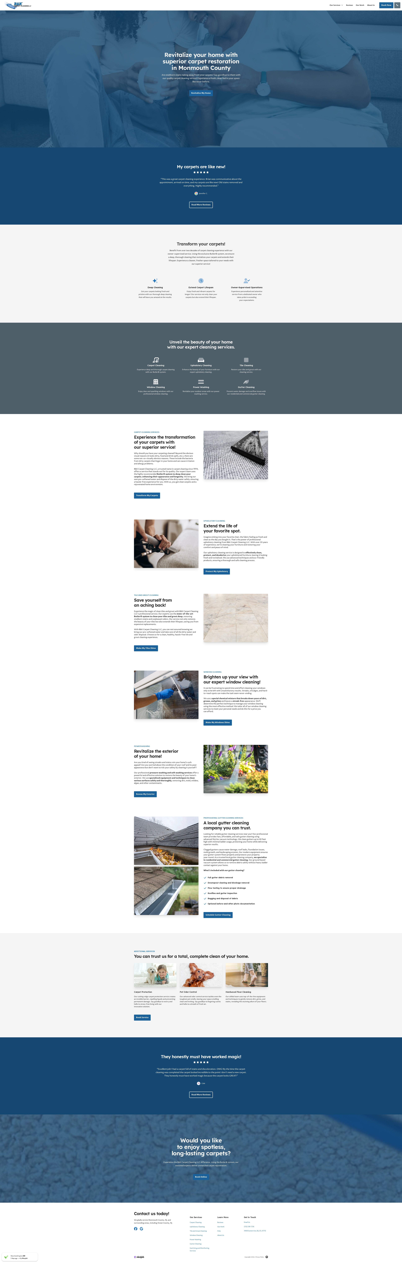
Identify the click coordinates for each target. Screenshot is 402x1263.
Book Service (142, 1017)
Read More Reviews (201, 204)
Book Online (201, 1177)
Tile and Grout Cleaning (198, 1231)
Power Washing (195, 1240)
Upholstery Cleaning (197, 1227)
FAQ (218, 1231)
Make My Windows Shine (218, 722)
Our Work (220, 1227)
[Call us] (397, 5)
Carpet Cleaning (195, 1222)
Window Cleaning (196, 1235)
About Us (220, 1235)
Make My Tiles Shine (146, 648)
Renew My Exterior (145, 794)
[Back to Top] (266, 1257)
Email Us (247, 1222)
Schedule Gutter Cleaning (218, 915)
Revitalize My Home (201, 93)
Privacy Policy (260, 1257)
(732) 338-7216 (249, 1227)
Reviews (220, 1222)
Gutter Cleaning (195, 1244)
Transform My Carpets (147, 495)
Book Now (386, 5)
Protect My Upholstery (217, 571)
